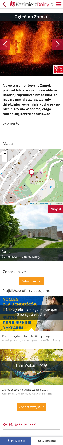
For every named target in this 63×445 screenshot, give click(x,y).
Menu (59, 4)
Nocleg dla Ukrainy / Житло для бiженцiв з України (31, 312)
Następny (57, 44)
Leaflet (31, 203)
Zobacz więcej (31, 281)
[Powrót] (4, 4)
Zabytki (55, 209)
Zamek (7, 251)
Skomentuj (49, 441)
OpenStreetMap (44, 203)
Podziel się (18, 441)
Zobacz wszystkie (31, 407)
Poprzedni (5, 44)
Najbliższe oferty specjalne (26, 290)
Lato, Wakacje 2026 (31, 365)
